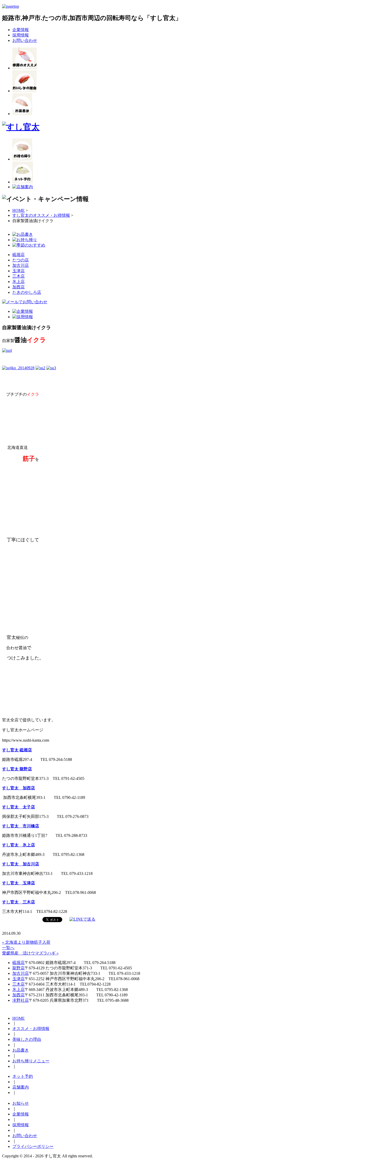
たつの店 (20, 260)
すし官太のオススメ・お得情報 (41, 215)
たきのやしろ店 (26, 292)
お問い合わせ (24, 40)
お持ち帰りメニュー (30, 1061)
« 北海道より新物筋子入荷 (26, 942)
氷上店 (18, 281)
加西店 (18, 287)
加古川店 (20, 265)
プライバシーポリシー (32, 1146)
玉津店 (18, 271)
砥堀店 (18, 254)
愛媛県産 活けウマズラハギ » (30, 953)
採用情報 (20, 35)
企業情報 (20, 29)
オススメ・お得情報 (30, 1028)
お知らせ (20, 1103)
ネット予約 (22, 1076)
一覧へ (8, 947)
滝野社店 (20, 1000)
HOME (18, 210)
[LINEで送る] (82, 919)
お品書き (20, 1050)
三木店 (18, 276)
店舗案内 (20, 1087)
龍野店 (18, 968)
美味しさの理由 (26, 1039)
